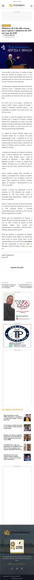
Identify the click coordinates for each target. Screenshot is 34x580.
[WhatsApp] (17, 40)
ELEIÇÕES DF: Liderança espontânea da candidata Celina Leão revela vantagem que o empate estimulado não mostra (13, 447)
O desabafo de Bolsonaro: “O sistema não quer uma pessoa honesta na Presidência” (25, 286)
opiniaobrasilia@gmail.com (19, 564)
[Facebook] (9, 40)
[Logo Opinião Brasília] (17, 5)
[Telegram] (22, 40)
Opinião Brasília (9, 35)
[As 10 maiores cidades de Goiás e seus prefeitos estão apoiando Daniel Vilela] (27, 427)
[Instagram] (17, 568)
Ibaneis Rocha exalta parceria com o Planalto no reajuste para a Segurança (9, 286)
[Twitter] (13, 40)
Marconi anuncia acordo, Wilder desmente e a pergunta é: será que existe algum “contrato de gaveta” (13, 418)
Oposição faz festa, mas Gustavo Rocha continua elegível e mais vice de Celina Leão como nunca (12, 457)
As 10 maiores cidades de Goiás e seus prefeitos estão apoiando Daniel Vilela (13, 426)
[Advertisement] (17, 17)
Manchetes (6, 25)
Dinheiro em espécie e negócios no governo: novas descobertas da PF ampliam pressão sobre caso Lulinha (13, 437)
